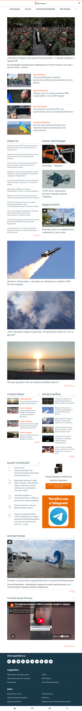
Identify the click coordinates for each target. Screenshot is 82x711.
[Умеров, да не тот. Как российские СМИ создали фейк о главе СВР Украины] (19, 96)
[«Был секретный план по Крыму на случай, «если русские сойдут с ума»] (48, 430)
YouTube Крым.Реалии (19, 598)
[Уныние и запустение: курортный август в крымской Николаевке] (41, 559)
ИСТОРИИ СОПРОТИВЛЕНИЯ (45, 9)
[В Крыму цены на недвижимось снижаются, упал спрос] (58, 217)
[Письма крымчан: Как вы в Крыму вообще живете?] (41, 361)
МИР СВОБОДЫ (65, 9)
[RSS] (41, 661)
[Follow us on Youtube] (18, 661)
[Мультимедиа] (15, 708)
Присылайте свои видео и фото (18, 675)
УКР (49, 708)
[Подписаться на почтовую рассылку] (51, 661)
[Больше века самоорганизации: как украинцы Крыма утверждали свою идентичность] (19, 128)
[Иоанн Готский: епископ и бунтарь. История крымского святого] (13, 434)
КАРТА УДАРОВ (15, 9)
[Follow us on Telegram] (32, 661)
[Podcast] (46, 661)
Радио (44, 675)
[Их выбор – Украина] (58, 154)
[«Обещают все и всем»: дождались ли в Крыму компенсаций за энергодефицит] (48, 439)
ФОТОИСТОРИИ (16, 536)
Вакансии (45, 698)
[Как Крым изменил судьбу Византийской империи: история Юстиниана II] (13, 423)
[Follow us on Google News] (28, 661)
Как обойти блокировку (50, 682)
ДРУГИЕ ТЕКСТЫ (69, 386)
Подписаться (11, 682)
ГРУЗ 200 (28, 9)
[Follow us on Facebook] (9, 661)
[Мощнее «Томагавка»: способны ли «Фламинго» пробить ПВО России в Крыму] (41, 260)
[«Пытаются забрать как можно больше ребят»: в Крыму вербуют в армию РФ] (41, 36)
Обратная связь (47, 694)
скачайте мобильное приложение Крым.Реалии (58, 486)
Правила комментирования (17, 698)
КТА (32, 708)
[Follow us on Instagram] (23, 661)
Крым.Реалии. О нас (14, 694)
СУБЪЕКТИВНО (15, 394)
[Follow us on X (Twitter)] (14, 661)
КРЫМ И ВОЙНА (51, 394)
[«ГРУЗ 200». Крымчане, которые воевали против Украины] (58, 179)
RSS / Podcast (46, 678)
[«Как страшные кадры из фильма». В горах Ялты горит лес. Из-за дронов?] (41, 310)
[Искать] (67, 708)
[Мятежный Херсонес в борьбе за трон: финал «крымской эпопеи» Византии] (13, 410)
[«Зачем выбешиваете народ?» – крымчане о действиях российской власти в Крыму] (19, 80)
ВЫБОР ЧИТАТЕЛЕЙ (18, 463)
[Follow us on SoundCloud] (37, 661)
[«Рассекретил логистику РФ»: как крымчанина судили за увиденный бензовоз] (19, 112)
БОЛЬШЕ (37, 235)
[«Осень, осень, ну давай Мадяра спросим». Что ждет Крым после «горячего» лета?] (48, 449)
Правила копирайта (14, 701)
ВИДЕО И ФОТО (51, 205)
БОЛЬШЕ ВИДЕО (69, 646)
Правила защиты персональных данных (56, 701)
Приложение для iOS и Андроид (18, 678)
